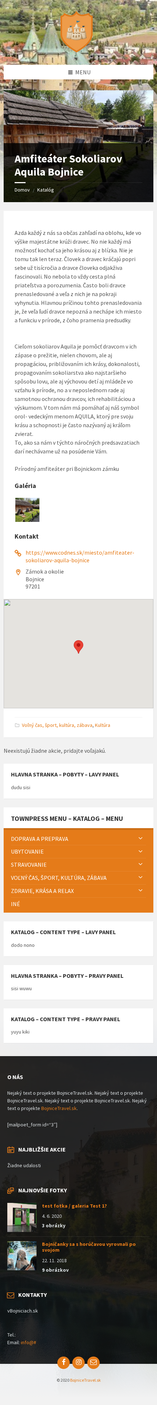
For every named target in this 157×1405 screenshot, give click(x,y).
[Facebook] (63, 1363)
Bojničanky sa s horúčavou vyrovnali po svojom (89, 1247)
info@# (28, 1342)
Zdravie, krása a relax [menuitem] (42, 890)
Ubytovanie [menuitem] (27, 851)
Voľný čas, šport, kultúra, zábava (57, 725)
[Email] (93, 1363)
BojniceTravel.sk (59, 1108)
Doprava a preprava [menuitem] (39, 838)
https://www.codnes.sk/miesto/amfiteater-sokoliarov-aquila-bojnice (80, 556)
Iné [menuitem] (15, 904)
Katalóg (45, 189)
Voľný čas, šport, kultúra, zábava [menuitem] (59, 877)
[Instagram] (78, 1363)
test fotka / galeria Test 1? (74, 1206)
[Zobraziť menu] (140, 838)
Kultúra (102, 725)
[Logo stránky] (78, 50)
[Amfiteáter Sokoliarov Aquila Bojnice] (27, 519)
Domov (22, 189)
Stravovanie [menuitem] (29, 864)
